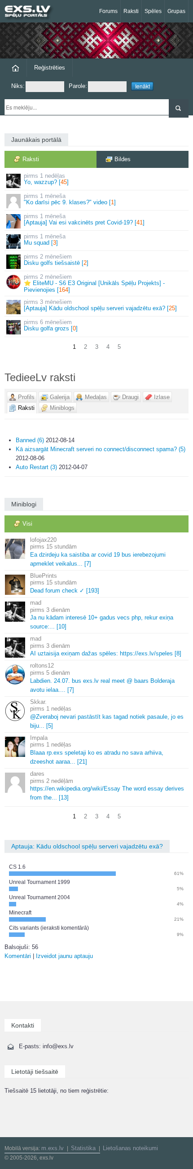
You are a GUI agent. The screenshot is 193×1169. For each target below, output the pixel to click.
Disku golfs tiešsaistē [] (56, 259)
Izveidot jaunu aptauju (64, 956)
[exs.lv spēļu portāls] (31, 12)
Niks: (18, 86)
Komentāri (17, 956)
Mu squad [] (45, 239)
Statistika (83, 1148)
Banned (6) (30, 440)
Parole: (78, 86)
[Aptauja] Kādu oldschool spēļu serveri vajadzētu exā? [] (100, 305)
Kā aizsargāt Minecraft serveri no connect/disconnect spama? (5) (100, 449)
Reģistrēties (49, 67)
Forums (108, 11)
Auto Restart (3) (36, 467)
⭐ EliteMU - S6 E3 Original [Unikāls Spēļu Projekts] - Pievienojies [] (94, 283)
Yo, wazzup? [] (46, 178)
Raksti (131, 11)
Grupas (176, 11)
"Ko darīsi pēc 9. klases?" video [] (70, 199)
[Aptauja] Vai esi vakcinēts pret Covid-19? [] (84, 219)
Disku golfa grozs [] (51, 325)
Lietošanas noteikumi (130, 1148)
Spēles (153, 11)
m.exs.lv (52, 1148)
